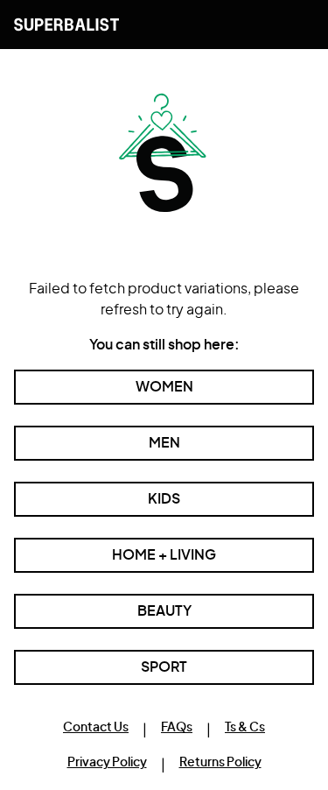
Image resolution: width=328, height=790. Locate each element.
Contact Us (96, 728)
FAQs (176, 728)
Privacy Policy (107, 763)
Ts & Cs (245, 728)
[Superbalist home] (66, 25)
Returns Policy (220, 763)
